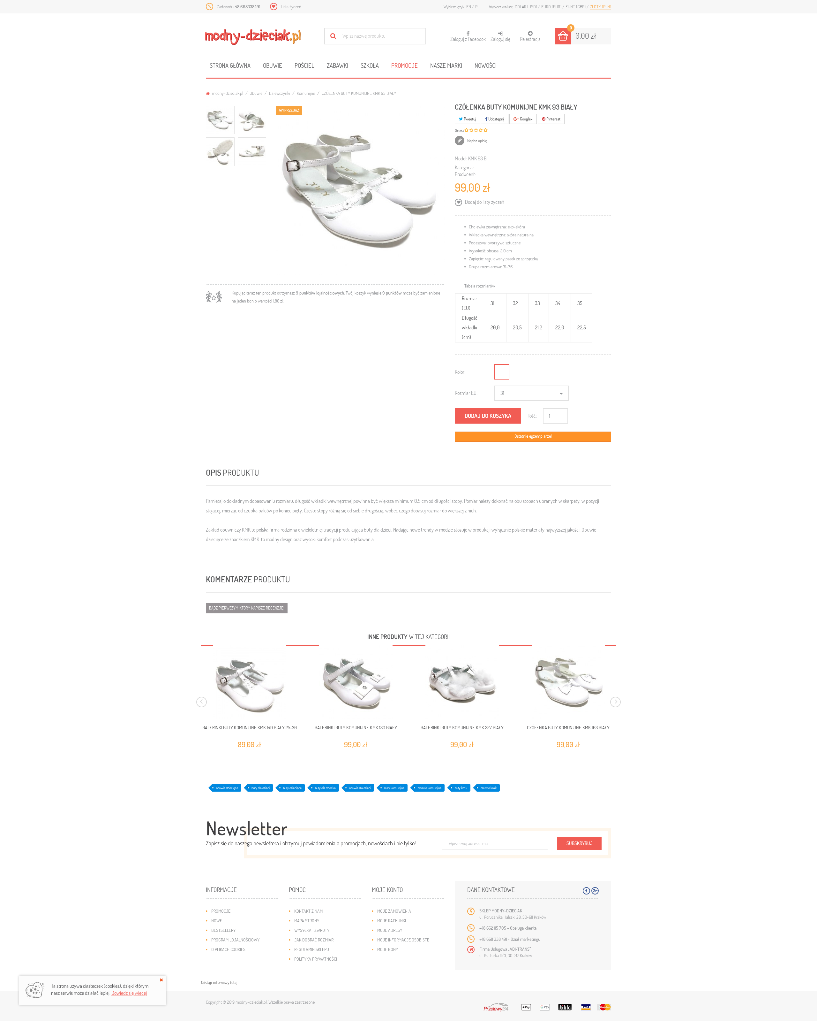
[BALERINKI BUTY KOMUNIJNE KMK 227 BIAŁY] (462, 682)
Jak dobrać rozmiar (314, 940)
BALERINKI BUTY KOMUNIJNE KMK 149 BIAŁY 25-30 (249, 728)
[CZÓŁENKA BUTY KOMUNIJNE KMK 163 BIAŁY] (568, 682)
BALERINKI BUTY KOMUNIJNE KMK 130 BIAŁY (356, 728)
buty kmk (461, 787)
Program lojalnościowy (235, 940)
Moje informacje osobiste (403, 940)
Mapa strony (306, 920)
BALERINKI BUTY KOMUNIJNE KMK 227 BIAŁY (462, 728)
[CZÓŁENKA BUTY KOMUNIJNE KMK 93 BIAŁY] (220, 120)
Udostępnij (495, 119)
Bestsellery (223, 930)
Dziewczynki (279, 93)
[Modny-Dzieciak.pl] (253, 37)
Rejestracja (530, 38)
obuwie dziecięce (227, 787)
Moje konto (387, 890)
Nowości (486, 65)
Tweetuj (469, 119)
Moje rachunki (391, 920)
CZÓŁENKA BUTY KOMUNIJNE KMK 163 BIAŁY (568, 728)
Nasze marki (446, 65)
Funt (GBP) (576, 7)
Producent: (465, 174)
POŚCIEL (304, 65)
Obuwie (272, 65)
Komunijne (306, 93)
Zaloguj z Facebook (468, 36)
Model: (461, 158)
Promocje (404, 65)
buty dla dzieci (260, 787)
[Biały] (502, 372)
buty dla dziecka (325, 787)
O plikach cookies (228, 949)
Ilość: (532, 415)
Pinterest (552, 119)
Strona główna (230, 65)
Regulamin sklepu (311, 949)
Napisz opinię (476, 140)
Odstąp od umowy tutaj (219, 982)
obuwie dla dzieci (360, 787)
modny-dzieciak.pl (227, 93)
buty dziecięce (292, 787)
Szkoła (370, 65)
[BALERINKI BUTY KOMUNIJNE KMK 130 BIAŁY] (355, 682)
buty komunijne (394, 787)
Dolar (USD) (526, 7)
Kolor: (460, 371)
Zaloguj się (500, 38)
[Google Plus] (595, 890)
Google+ (526, 119)
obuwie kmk (489, 787)
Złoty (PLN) (600, 7)
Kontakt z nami (309, 911)
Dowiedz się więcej (129, 992)
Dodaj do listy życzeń (484, 201)
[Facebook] (586, 890)
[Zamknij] (161, 980)
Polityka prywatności (315, 959)
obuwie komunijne (429, 787)
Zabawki (337, 65)
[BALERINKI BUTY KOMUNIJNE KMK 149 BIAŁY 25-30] (249, 682)
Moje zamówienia (394, 911)
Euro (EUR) (551, 7)
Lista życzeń (291, 7)
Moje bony (387, 949)
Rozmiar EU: (466, 392)
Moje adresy (389, 930)
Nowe (216, 920)
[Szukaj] (333, 36)
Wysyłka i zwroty (311, 930)
